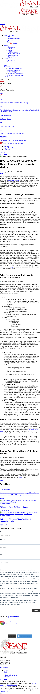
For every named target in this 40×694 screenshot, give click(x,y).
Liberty (7, 133)
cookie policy (4, 691)
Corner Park (3, 126)
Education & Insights (13, 70)
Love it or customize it (14, 62)
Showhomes (11, 47)
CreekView (21, 110)
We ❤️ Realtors (12, 43)
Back (1, 480)
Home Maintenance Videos (15, 68)
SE (1, 130)
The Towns (15, 140)
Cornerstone (11, 126)
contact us (21, 477)
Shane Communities (13, 55)
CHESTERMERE (6, 115)
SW (1, 106)
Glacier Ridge (24, 103)
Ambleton (10, 103)
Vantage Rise (22, 140)
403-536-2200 (4, 667)
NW (1, 99)
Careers (6, 77)
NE (1, 122)
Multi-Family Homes (13, 53)
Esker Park (16, 103)
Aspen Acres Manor (6, 111)
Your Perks (10, 40)
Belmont (15, 110)
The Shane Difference (13, 38)
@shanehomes (13, 617)
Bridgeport (3, 119)
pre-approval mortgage (6, 267)
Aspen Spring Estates (6, 110)
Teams (9, 42)
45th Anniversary (12, 37)
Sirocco (27, 110)
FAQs (5, 672)
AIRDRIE (3, 137)
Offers (5, 65)
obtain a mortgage (13, 180)
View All (2, 93)
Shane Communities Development (13, 143)
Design (6, 58)
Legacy (2, 133)
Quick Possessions (12, 52)
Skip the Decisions (12, 57)
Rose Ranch (13, 133)
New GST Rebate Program (15, 75)
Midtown (6, 146)
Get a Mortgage (12, 72)
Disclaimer (7, 676)
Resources (7, 67)
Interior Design (11, 60)
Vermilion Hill (34, 110)
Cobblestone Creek (5, 140)
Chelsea (9, 119)
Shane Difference (9, 35)
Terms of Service (12, 685)
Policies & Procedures (10, 675)
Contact (2, 24)
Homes (6, 45)
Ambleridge (3, 103)
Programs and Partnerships (15, 73)
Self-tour (10, 50)
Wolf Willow (20, 133)
